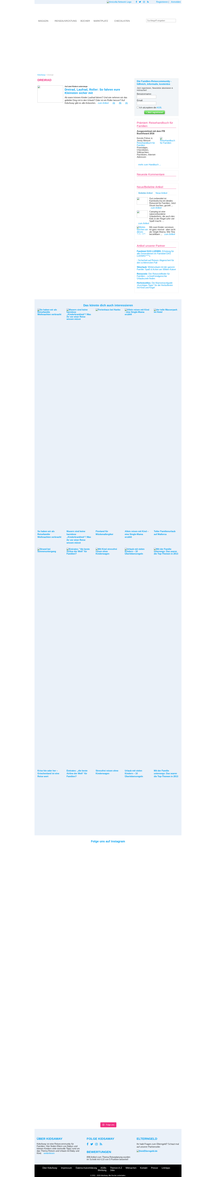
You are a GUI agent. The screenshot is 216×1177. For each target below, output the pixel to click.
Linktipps (166, 1168)
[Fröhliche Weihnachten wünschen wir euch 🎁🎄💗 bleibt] (80, 854)
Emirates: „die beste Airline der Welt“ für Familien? (77, 773)
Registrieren (162, 2)
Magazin (43, 21)
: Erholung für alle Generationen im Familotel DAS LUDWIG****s (155, 253)
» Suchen (178, 20)
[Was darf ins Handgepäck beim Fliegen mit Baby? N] (43, 983)
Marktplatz (101, 21)
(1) (114, 103)
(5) (120, 103)
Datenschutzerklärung (86, 1168)
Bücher (85, 21)
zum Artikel (103, 103)
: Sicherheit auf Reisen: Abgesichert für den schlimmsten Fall (155, 261)
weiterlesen (49, 1153)
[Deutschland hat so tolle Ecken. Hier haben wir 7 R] (135, 869)
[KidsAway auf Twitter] (140, 2)
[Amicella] (119, 2)
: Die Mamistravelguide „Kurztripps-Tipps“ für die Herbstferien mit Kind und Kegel (155, 285)
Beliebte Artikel (145, 193)
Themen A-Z (116, 1168)
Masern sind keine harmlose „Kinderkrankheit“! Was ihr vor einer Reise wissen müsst (79, 537)
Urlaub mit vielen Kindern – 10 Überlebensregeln (134, 773)
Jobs (112, 1170)
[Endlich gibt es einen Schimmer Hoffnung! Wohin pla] (61, 862)
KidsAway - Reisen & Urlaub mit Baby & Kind (108, 10)
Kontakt (143, 1168)
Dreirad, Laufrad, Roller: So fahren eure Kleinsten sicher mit (92, 91)
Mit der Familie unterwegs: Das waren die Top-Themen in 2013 (166, 773)
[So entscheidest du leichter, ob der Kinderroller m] (117, 856)
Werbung (102, 1170)
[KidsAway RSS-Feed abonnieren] (148, 2)
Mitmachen (131, 1168)
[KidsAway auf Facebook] (136, 2)
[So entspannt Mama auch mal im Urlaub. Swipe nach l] (98, 858)
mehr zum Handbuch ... (149, 164)
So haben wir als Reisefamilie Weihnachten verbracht (49, 534)
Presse (154, 1168)
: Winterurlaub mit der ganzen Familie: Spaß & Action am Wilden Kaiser (156, 268)
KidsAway (41, 75)
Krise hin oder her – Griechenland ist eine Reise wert (48, 773)
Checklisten (122, 21)
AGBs (103, 1168)
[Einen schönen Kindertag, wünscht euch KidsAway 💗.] (172, 868)
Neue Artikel (161, 193)
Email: (140, 100)
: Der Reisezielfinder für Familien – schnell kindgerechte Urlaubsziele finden (153, 276)
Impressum (66, 1168)
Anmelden (176, 2)
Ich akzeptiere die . (150, 107)
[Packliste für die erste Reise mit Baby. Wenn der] (154, 877)
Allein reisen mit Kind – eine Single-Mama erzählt (137, 534)
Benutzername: (144, 94)
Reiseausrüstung (66, 21)
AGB (159, 107)
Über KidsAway (49, 1168)
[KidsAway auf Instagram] (144, 2)
